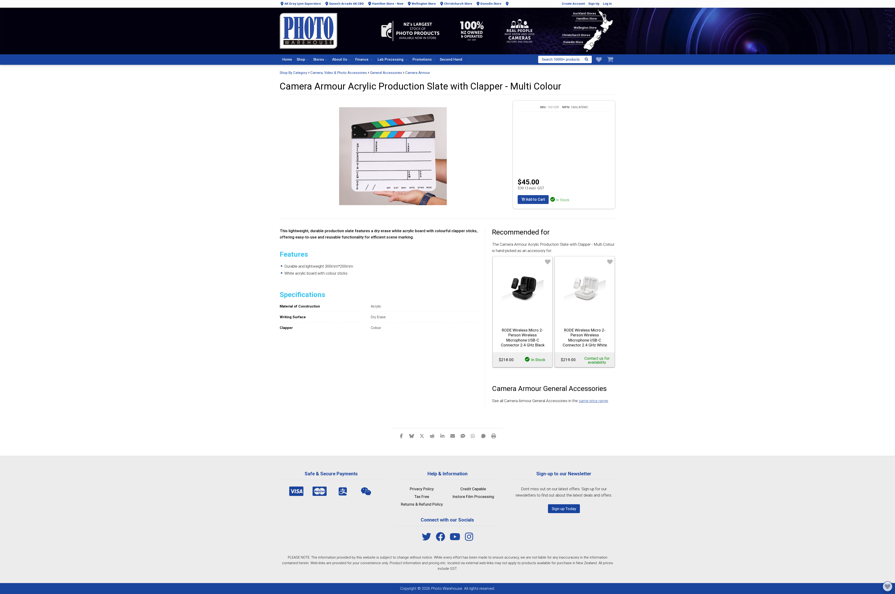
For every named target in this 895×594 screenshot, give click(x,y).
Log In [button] (607, 3)
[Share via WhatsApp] (473, 436)
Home (287, 59)
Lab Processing (391, 59)
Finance (362, 59)
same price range (593, 400)
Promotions (422, 59)
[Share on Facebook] (401, 436)
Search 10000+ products (561, 59)
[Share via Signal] (483, 436)
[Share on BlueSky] (411, 436)
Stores (318, 59)
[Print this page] (494, 436)
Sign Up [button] (593, 3)
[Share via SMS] (463, 436)
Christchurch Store (458, 3)
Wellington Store (424, 3)
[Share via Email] (453, 436)
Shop (301, 59)
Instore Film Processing (473, 496)
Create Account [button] (573, 3)
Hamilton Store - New (387, 3)
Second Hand (451, 59)
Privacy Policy (422, 489)
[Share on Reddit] (432, 436)
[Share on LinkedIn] (442, 436)
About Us (339, 59)
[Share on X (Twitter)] (422, 436)
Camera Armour (417, 73)
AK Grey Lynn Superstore (302, 3)
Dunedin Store (490, 3)
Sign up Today (564, 508)
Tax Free (421, 496)
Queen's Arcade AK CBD (346, 3)
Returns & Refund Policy (422, 504)
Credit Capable (473, 489)
